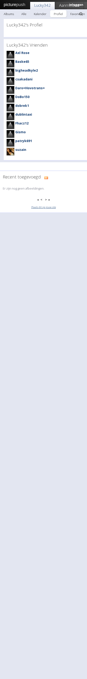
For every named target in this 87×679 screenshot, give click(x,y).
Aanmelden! (69, 5)
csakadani (23, 79)
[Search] (81, 14)
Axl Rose (22, 53)
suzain (20, 149)
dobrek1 (22, 105)
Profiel (58, 14)
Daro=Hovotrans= (30, 88)
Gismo (20, 132)
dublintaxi (23, 114)
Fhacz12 (22, 123)
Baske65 (22, 61)
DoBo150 (22, 97)
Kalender (40, 14)
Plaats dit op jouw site (43, 207)
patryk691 (23, 141)
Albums (9, 14)
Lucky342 (42, 5)
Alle (23, 14)
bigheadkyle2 (26, 70)
